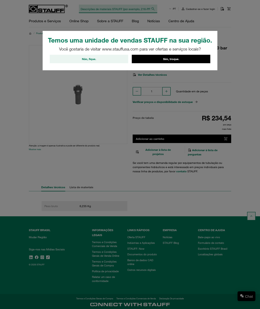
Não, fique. (89, 59)
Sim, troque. (171, 59)
